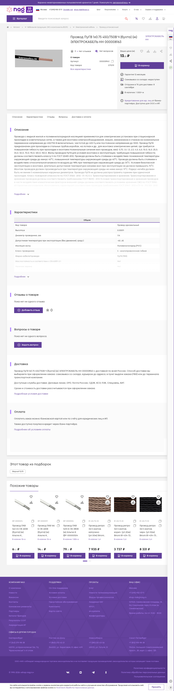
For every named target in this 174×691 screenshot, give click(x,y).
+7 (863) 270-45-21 (57, 642)
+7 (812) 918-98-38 (137, 642)
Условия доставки (58, 597)
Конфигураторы (97, 616)
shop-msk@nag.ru (81, 10)
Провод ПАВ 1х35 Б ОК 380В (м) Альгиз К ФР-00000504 (71, 530)
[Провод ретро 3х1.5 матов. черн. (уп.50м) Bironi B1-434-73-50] (151, 504)
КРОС (92, 606)
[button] (87, 2)
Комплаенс (54, 606)
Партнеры (14, 611)
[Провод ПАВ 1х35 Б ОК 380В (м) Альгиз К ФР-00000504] (74, 504)
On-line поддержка (58, 588)
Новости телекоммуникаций (103, 592)
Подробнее (19, 194)
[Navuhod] (80, 672)
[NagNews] (93, 672)
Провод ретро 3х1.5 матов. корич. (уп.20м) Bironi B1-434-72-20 (122, 530)
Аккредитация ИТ (17, 625)
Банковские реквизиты (20, 606)
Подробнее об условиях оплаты (32, 429)
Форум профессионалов (101, 597)
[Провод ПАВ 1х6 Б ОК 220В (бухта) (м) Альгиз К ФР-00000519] (49, 504)
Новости (13, 592)
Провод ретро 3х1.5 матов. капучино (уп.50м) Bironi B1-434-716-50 (97, 530)
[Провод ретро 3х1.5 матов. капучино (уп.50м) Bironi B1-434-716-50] (100, 504)
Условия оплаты (57, 592)
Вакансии (14, 597)
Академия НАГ (96, 602)
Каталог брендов (17, 616)
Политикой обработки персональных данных (75, 688)
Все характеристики (80, 69)
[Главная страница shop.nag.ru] (20, 9)
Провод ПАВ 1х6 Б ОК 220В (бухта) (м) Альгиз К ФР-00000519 (46, 530)
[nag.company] (68, 672)
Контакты (13, 602)
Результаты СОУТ (17, 620)
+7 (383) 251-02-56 (97, 642)
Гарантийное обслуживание (63, 602)
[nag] (106, 672)
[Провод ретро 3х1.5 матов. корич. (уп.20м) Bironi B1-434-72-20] (125, 504)
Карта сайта (55, 611)
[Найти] (126, 18)
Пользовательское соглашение (149, 676)
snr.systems (94, 611)
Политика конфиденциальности (149, 668)
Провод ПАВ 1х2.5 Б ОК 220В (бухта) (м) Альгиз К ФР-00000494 (20, 530)
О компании (15, 588)
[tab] (17, 117)
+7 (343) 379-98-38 (17, 642)
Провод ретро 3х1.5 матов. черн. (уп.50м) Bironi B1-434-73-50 (148, 530)
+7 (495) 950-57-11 (55, 10)
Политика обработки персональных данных (143, 672)
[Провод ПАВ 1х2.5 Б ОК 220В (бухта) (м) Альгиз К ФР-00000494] (23, 504)
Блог (98, 10)
